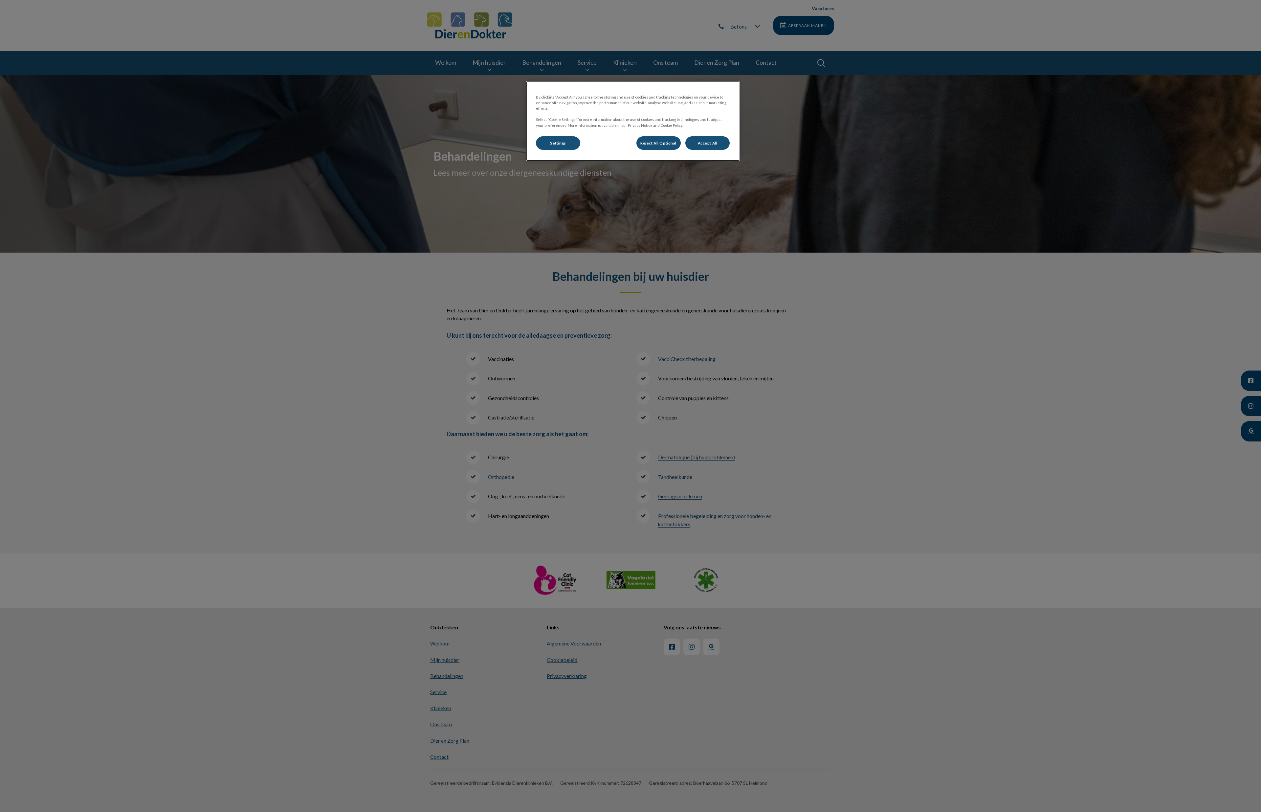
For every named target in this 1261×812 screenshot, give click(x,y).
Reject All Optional (658, 143)
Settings (558, 143)
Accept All (708, 143)
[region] (633, 121)
